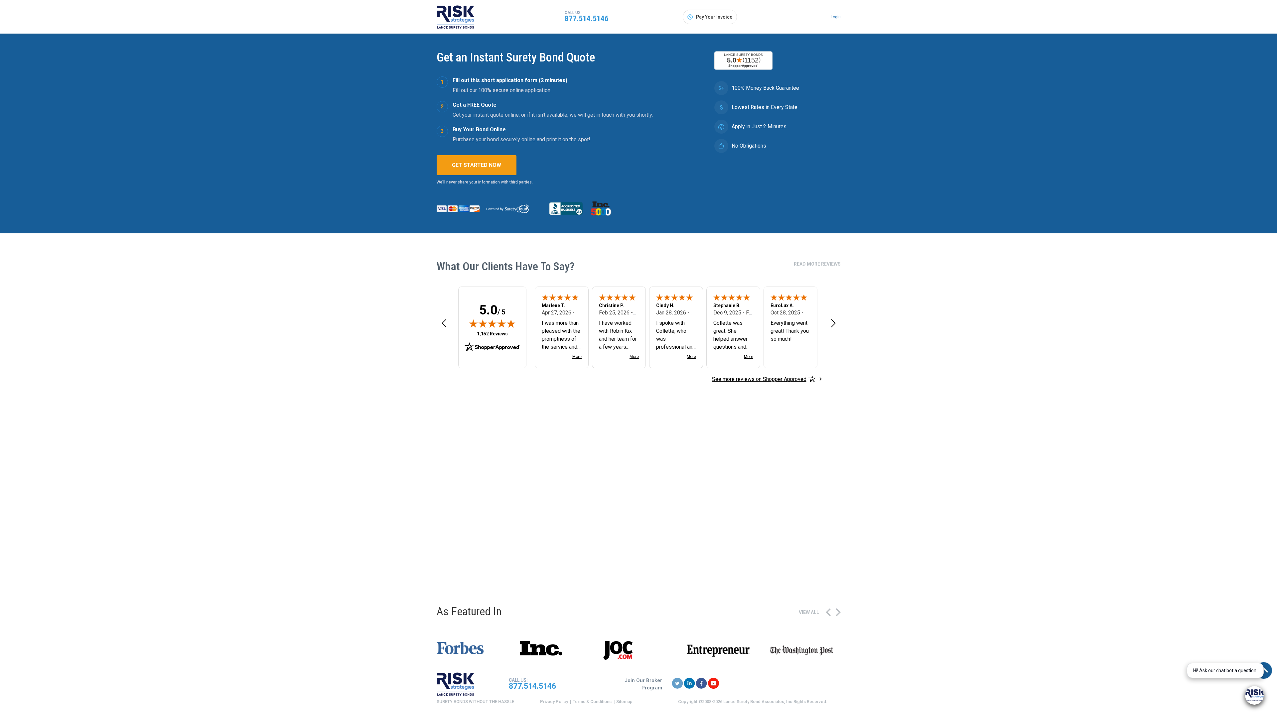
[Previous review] (444, 322)
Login (836, 17)
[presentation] (828, 612)
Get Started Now (476, 165)
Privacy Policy (554, 701)
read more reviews (817, 264)
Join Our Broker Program (643, 684)
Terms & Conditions (592, 701)
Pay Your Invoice (714, 17)
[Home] (456, 17)
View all (809, 612)
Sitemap (624, 701)
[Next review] (833, 322)
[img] (492, 323)
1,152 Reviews (492, 333)
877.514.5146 (587, 18)
